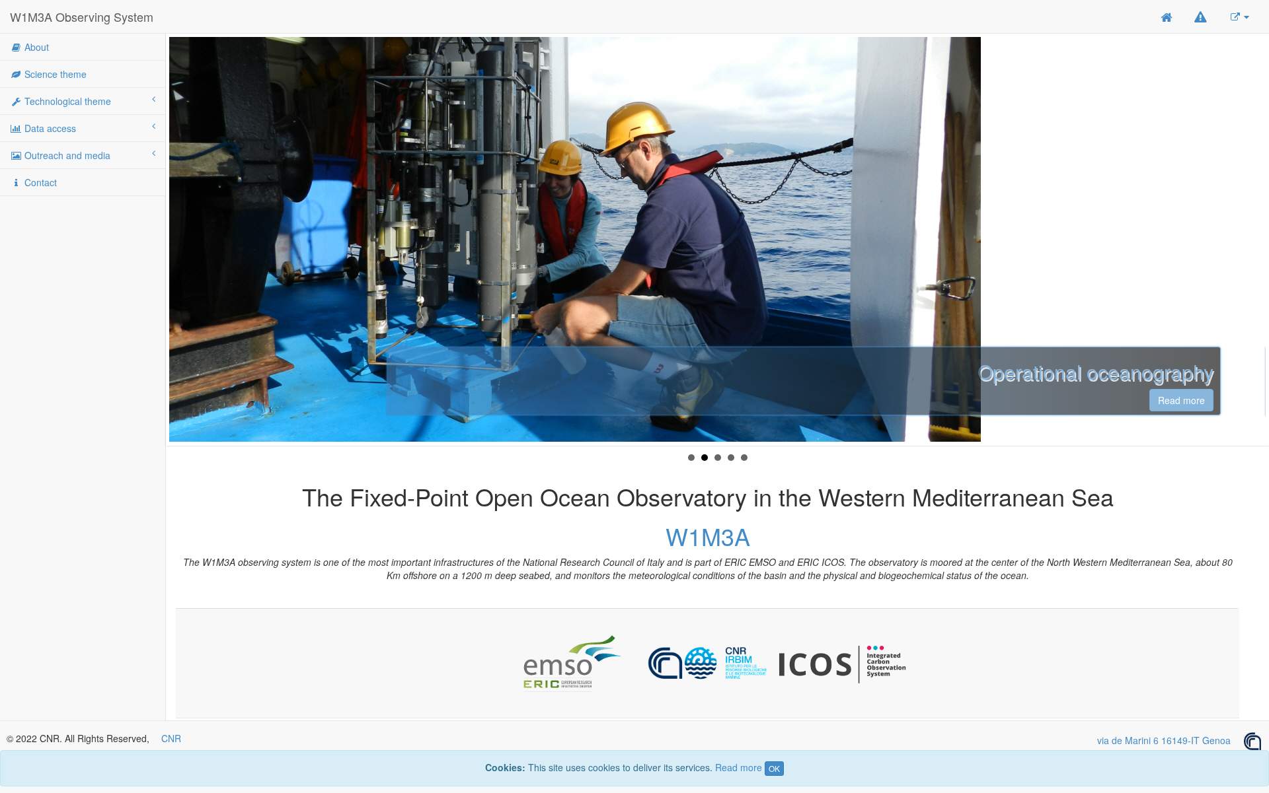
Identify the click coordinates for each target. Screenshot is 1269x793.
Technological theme (66, 101)
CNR (171, 738)
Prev (183, 239)
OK (774, 768)
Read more (965, 400)
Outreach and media (66, 155)
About (35, 46)
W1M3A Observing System (81, 16)
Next (1251, 239)
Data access (49, 128)
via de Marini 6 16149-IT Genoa (1170, 740)
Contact (39, 182)
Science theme (54, 74)
